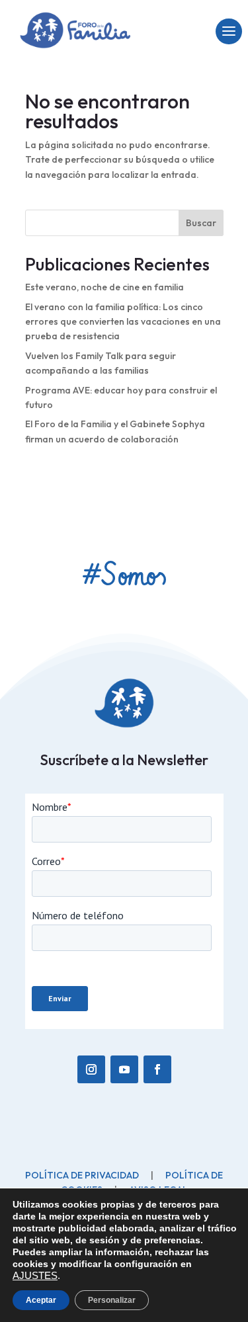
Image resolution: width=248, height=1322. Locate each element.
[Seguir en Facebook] (157, 1018)
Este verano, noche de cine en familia (104, 287)
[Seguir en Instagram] (91, 1018)
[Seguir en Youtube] (124, 1018)
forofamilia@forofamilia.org (89, 1159)
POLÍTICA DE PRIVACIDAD (82, 1124)
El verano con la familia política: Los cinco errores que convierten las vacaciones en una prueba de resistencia (123, 322)
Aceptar (41, 1300)
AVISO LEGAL (158, 1139)
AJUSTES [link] (35, 1275)
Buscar (201, 223)
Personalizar (112, 1300)
